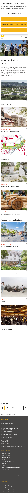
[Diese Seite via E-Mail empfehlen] (13, 408)
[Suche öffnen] (22, 36)
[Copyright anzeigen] (26, 57)
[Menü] (26, 36)
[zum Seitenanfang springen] (25, 408)
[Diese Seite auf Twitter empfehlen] (8, 408)
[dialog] (14, 17)
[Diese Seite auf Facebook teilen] (3, 408)
